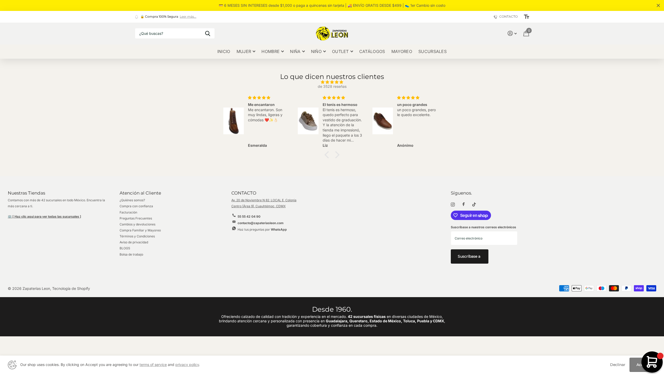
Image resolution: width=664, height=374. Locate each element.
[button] (328, 154)
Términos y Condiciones (137, 236)
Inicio (223, 51)
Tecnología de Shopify (71, 288)
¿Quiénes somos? (132, 200)
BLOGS (125, 248)
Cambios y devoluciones (137, 224)
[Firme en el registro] (512, 33)
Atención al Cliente (140, 193)
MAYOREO (401, 51)
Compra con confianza (136, 206)
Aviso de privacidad (134, 242)
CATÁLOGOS (372, 51)
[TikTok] (474, 204)
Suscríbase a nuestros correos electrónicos (483, 227)
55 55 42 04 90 (249, 216)
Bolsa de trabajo (131, 254)
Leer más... (188, 16)
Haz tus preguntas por (262, 229)
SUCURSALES (432, 51)
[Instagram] (453, 204)
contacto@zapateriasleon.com (260, 223)
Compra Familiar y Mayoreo (140, 230)
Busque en (207, 33)
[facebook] (463, 204)
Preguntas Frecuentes (136, 218)
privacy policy (187, 364)
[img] (332, 82)
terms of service (153, 364)
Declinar (617, 365)
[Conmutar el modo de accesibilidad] (526, 17)
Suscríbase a (469, 256)
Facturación (128, 212)
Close (658, 5)
